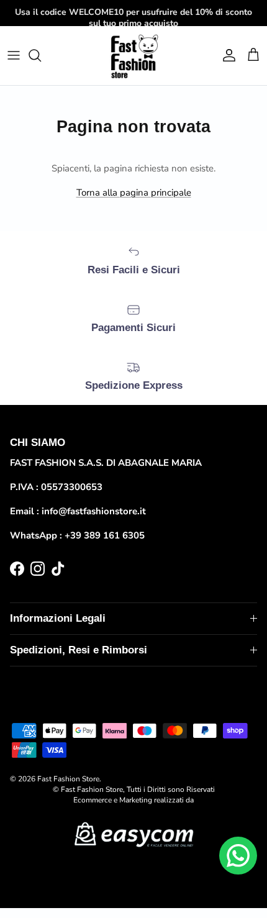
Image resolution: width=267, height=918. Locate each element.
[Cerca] (41, 55)
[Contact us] (238, 856)
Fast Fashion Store (68, 779)
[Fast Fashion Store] (133, 55)
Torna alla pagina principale (133, 192)
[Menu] (13, 55)
